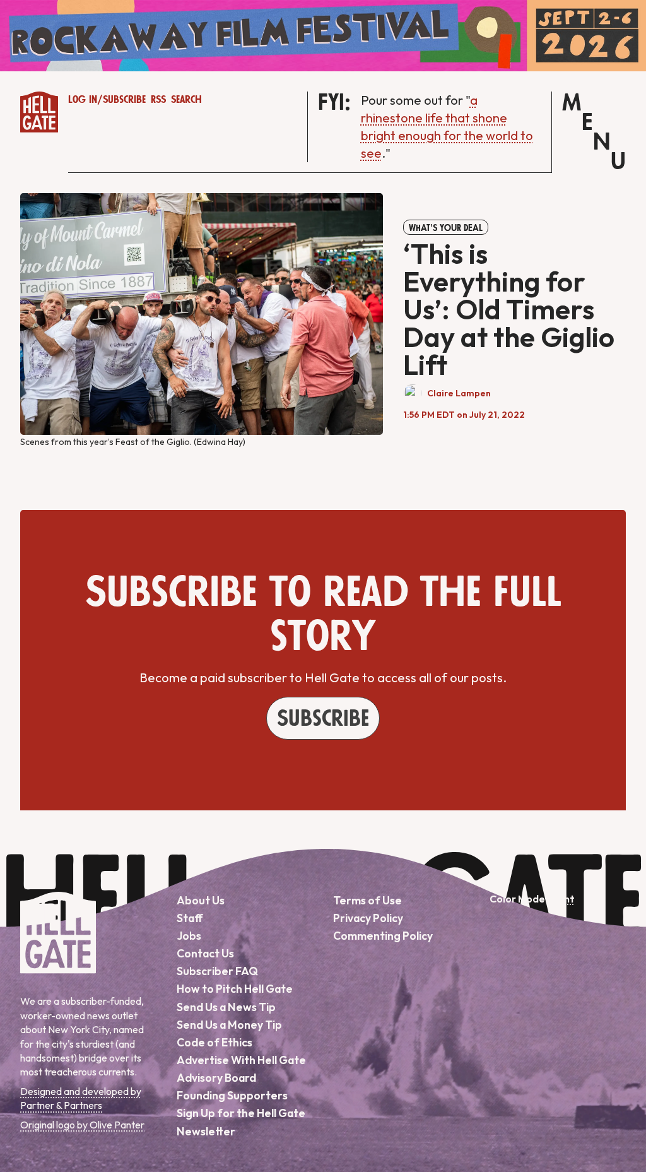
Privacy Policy (368, 918)
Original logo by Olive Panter (82, 1124)
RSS (158, 100)
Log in (82, 100)
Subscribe (124, 100)
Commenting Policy (383, 935)
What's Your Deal (446, 227)
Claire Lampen (459, 393)
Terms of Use (367, 900)
